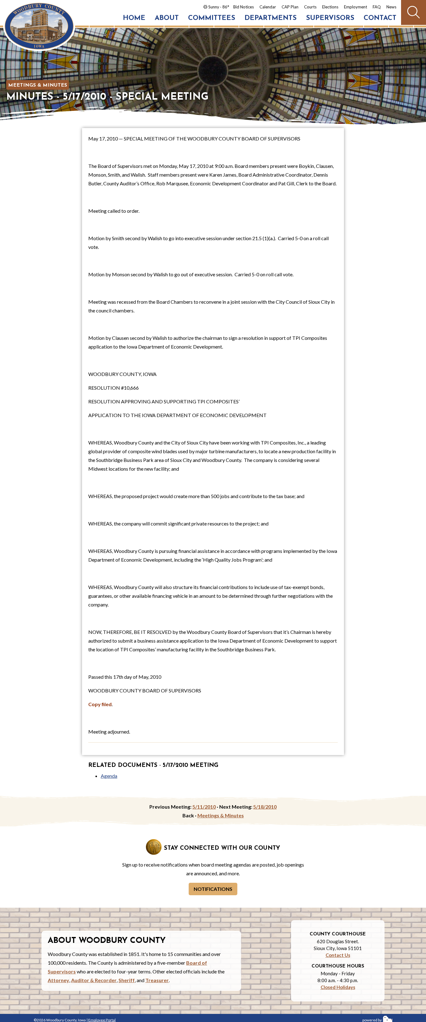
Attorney (58, 980)
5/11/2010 (204, 807)
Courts (310, 6)
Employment (355, 6)
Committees (211, 18)
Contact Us (338, 955)
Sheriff (127, 980)
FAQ (377, 6)
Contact (380, 18)
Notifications (213, 889)
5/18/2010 (265, 807)
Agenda (109, 776)
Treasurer (157, 980)
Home (134, 18)
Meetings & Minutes (37, 85)
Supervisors (330, 18)
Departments (270, 18)
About (167, 18)
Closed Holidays (338, 987)
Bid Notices (243, 6)
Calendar (267, 6)
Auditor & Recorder (94, 980)
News (391, 6)
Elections (330, 6)
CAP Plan (290, 6)
